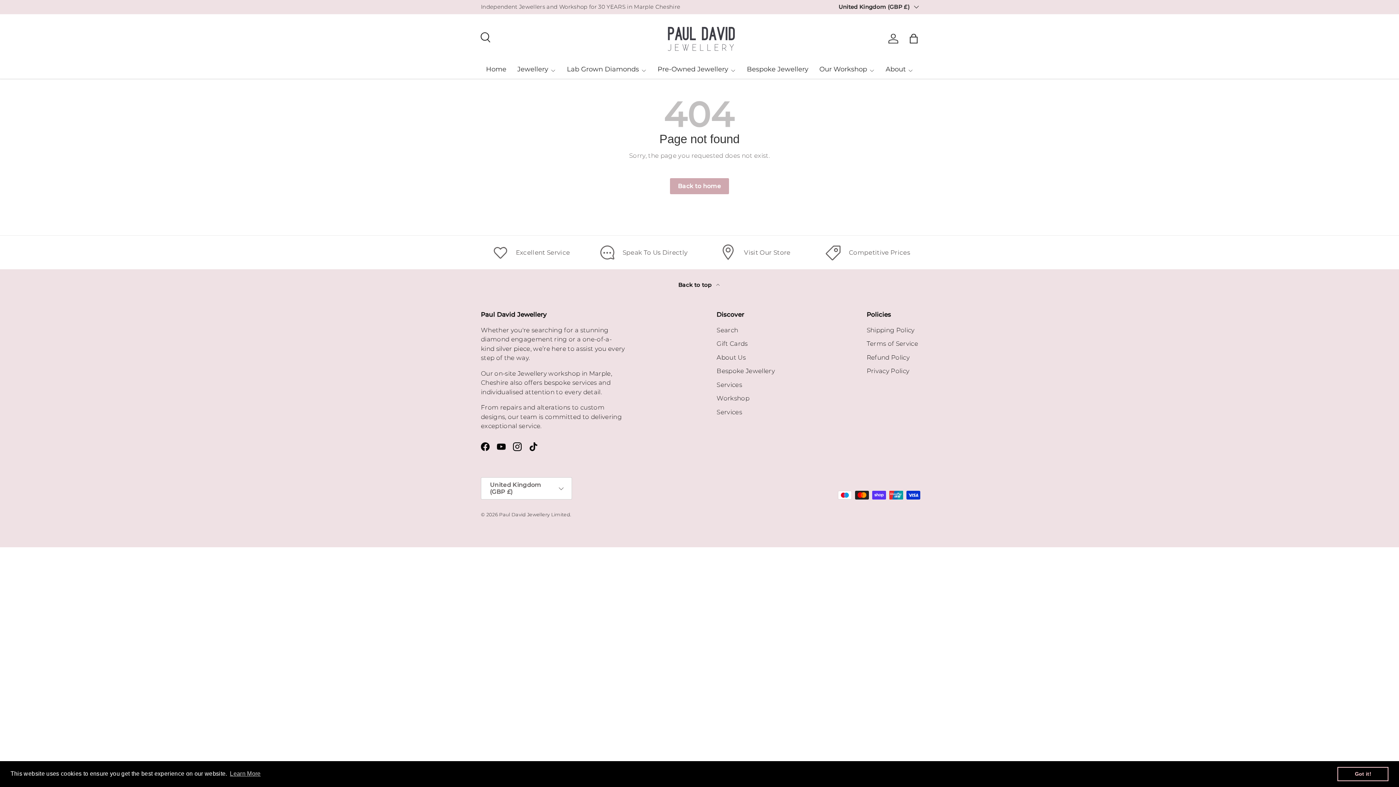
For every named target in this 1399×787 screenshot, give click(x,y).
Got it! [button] (1363, 774)
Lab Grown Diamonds (603, 69)
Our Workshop (843, 69)
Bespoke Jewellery (777, 69)
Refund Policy (888, 357)
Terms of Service (892, 343)
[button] (914, 39)
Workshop (733, 398)
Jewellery (532, 69)
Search (727, 330)
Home (496, 69)
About (896, 69)
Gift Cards (732, 343)
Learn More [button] (245, 774)
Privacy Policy (888, 371)
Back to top (695, 285)
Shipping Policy (891, 330)
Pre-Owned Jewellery (693, 69)
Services (729, 384)
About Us (731, 357)
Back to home (699, 186)
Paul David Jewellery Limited (534, 514)
